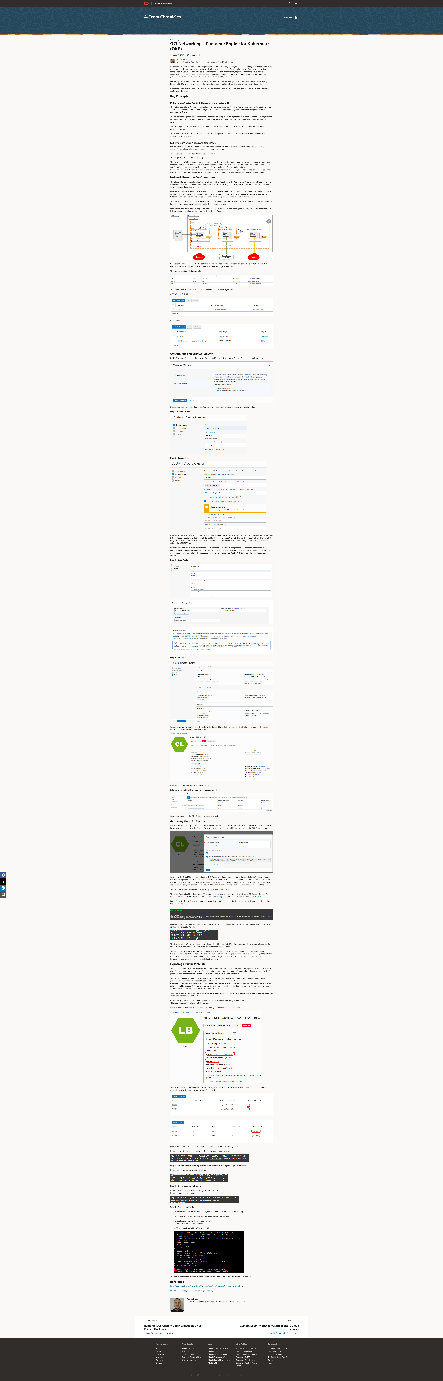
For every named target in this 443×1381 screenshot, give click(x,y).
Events (270, 1360)
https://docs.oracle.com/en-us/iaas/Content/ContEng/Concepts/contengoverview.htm (206, 1286)
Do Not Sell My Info (214, 1375)
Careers (159, 1351)
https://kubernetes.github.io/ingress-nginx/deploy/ (191, 1290)
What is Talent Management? (219, 1360)
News (270, 1363)
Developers (160, 1354)
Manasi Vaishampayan (153, 1333)
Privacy (203, 1375)
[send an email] (3, 894)
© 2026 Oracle (195, 1375)
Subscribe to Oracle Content (279, 1354)
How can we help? (275, 1351)
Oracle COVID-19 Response (246, 1354)
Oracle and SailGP (243, 1357)
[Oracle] (146, 3)
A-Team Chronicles (163, 3)
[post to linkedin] (3, 888)
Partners (159, 1360)
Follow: (288, 17)
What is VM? (212, 1363)
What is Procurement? (216, 1357)
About (158, 1348)
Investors (159, 1357)
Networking (174, 40)
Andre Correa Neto (278, 1333)
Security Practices (189, 1360)
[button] (288, 3)
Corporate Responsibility (191, 1357)
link (251, 197)
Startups (159, 1363)
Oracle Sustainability (244, 1351)
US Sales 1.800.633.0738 (277, 1348)
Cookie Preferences (227, 1375)
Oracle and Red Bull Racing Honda (246, 1364)
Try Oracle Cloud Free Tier (246, 1348)
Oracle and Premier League (246, 1360)
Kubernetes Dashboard (219, 889)
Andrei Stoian (182, 59)
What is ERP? (213, 1351)
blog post (223, 896)
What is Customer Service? (218, 1348)
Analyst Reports (188, 1348)
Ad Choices (238, 1375)
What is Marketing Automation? (220, 1354)
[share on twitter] (3, 881)
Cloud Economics (188, 1354)
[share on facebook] (3, 875)
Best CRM (185, 1351)
